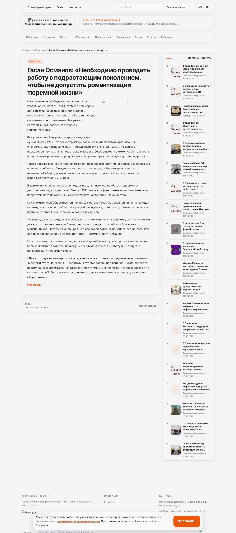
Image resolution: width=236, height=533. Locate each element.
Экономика (49, 37)
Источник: (34, 284)
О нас (60, 7)
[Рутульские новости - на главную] (48, 22)
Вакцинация (123, 37)
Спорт (138, 37)
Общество (32, 37)
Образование (82, 37)
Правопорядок (103, 37)
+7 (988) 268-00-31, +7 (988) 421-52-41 (182, 511)
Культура (65, 37)
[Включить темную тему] (192, 7)
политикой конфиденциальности (78, 521)
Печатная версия (176, 7)
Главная (26, 50)
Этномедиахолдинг (40, 7)
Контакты (75, 7)
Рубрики (166, 37)
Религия (151, 37)
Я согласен (186, 521)
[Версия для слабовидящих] (200, 7)
